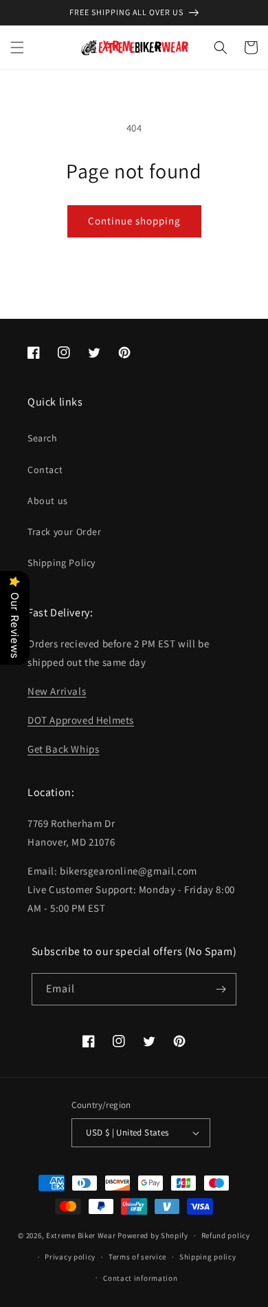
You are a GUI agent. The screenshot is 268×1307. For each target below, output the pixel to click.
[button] (17, 47)
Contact (45, 469)
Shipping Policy (61, 562)
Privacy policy (70, 1257)
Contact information (140, 1278)
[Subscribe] (220, 989)
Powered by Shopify (153, 1235)
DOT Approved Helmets (80, 719)
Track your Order (64, 531)
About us (47, 500)
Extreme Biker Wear (81, 1235)
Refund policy (225, 1235)
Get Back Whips (63, 748)
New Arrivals (56, 691)
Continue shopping (134, 220)
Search (42, 438)
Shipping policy (207, 1257)
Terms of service (137, 1257)
